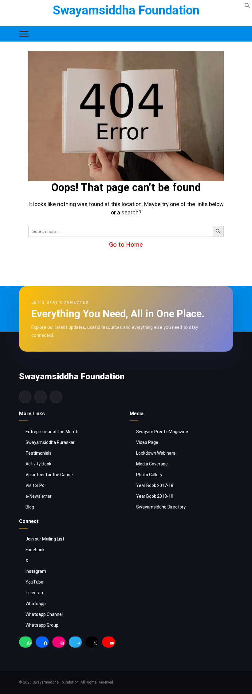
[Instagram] (56, 397)
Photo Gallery (149, 474)
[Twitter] (40, 397)
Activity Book (38, 463)
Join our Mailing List (45, 538)
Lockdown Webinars (155, 453)
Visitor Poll (36, 485)
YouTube (34, 582)
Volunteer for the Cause (49, 474)
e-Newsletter (39, 496)
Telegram (35, 592)
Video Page (147, 442)
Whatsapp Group (42, 625)
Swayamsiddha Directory (161, 507)
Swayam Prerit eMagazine (162, 431)
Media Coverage (152, 463)
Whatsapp (36, 603)
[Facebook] (25, 397)
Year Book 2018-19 (154, 496)
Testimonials (39, 453)
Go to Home (126, 244)
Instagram (36, 571)
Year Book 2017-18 (154, 485)
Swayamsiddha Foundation (126, 10)
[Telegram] (75, 643)
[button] (247, 5)
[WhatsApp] (25, 643)
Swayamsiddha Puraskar (50, 442)
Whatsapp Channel (44, 614)
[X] (91, 643)
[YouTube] (108, 643)
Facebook (35, 549)
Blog (30, 507)
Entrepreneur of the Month (52, 431)
